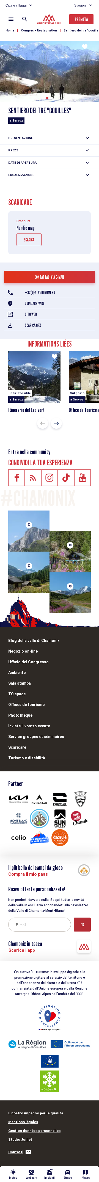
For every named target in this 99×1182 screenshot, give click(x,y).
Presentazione (20, 138)
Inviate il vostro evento (29, 726)
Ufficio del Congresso (28, 662)
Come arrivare (35, 303)
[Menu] (11, 19)
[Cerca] (24, 19)
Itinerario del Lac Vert (26, 410)
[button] (47, 98)
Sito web (31, 314)
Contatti (15, 1152)
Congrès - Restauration (39, 30)
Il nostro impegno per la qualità (35, 1113)
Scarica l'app (21, 950)
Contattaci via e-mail (49, 277)
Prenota (81, 19)
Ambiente (17, 672)
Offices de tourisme (26, 704)
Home (10, 30)
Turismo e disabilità (26, 758)
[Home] (49, 20)
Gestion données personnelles (34, 1131)
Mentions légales (23, 1122)
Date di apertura (22, 163)
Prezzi (13, 150)
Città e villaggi (16, 5)
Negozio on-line (23, 651)
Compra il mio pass (28, 874)
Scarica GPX (33, 325)
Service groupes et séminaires (36, 736)
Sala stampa (19, 683)
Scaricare (17, 747)
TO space (17, 694)
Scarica (29, 240)
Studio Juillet (20, 1139)
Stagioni (80, 5)
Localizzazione (21, 175)
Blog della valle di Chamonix (33, 640)
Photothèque (20, 715)
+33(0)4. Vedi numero (40, 292)
